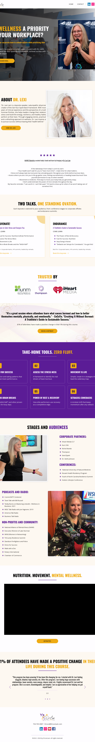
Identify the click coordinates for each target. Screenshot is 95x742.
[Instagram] (92, 4)
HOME (71, 4)
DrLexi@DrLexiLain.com (53, 724)
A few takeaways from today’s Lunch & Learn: (47, 169)
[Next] (85, 687)
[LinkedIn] (89, 4)
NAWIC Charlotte (30, 160)
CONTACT (80, 4)
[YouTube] (49, 728)
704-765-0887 (38, 724)
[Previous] (10, 687)
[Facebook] (53, 728)
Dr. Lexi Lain (66, 160)
